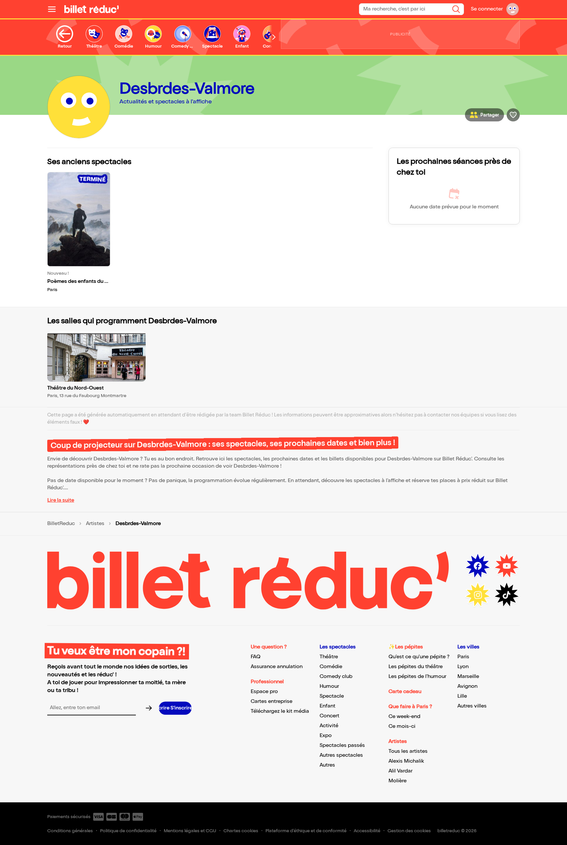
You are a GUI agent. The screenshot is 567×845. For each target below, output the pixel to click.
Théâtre (329, 657)
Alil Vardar (400, 771)
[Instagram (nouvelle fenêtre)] (478, 595)
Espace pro (264, 691)
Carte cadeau (404, 691)
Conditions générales (70, 831)
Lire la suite (60, 500)
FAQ (256, 657)
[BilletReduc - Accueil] (91, 9)
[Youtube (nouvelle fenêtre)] (507, 566)
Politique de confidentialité (128, 831)
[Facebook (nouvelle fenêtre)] (478, 566)
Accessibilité (367, 831)
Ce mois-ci (401, 726)
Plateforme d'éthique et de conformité (305, 831)
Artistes (95, 523)
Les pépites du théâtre (415, 667)
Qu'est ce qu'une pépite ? (419, 657)
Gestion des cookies (409, 831)
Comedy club (336, 676)
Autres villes (472, 706)
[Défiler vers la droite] (274, 37)
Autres (327, 765)
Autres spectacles (341, 755)
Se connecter (487, 9)
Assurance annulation (277, 667)
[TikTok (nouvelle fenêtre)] (507, 595)
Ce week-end (404, 716)
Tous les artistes (408, 751)
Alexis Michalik (406, 761)
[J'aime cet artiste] (513, 114)
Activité (329, 726)
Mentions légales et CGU (190, 831)
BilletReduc (61, 523)
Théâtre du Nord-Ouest (75, 388)
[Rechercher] (456, 9)
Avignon (467, 686)
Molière (397, 781)
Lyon (463, 667)
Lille (462, 696)
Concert (329, 716)
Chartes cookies (240, 831)
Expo (326, 735)
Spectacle (332, 696)
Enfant (327, 706)
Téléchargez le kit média (280, 711)
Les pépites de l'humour (417, 676)
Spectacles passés (342, 745)
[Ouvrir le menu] (54, 9)
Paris (463, 657)
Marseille (468, 676)
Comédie (331, 667)
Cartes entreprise (271, 701)
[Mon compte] (512, 9)
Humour (329, 686)
